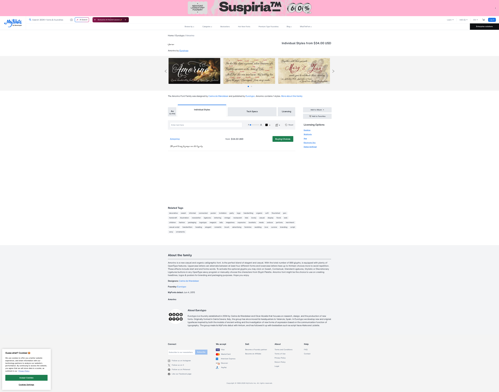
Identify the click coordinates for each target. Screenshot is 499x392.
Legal (277, 366)
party (232, 213)
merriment (290, 222)
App (305, 138)
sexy (171, 232)
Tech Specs (252, 111)
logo (239, 213)
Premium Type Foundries (268, 26)
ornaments (180, 232)
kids (246, 218)
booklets (252, 222)
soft (267, 213)
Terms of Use (280, 354)
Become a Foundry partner (256, 350)
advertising (236, 227)
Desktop (307, 130)
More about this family (292, 96)
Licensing (286, 111)
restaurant (237, 218)
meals (261, 222)
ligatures (207, 218)
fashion (182, 222)
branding (283, 227)
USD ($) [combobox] (462, 20)
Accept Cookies (26, 377)
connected (203, 213)
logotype (203, 222)
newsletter (196, 218)
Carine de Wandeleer (218, 96)
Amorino (175, 139)
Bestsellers (225, 26)
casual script (174, 227)
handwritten (187, 227)
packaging (192, 222)
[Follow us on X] (170, 365)
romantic (217, 227)
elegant (208, 227)
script (292, 227)
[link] (29, 19)
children (172, 222)
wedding (258, 227)
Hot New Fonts (244, 26)
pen (284, 213)
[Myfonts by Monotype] (13, 23)
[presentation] (166, 71)
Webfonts (308, 134)
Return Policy (280, 362)
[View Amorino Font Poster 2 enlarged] (249, 71)
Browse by (189, 27)
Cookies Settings (26, 384)
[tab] (248, 86)
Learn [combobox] (449, 20)
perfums (279, 222)
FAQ (305, 350)
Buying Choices (282, 139)
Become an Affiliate (253, 354)
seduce (270, 222)
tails (221, 222)
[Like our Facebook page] (170, 374)
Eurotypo (179, 35)
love (266, 227)
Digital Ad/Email (310, 147)
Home (171, 35)
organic (259, 213)
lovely (253, 218)
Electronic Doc (310, 142)
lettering (217, 218)
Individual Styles (202, 109)
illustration (184, 218)
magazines (230, 222)
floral (279, 218)
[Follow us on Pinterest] (170, 369)
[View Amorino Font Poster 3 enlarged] (304, 71)
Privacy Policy (280, 358)
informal (192, 213)
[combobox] (58, 19)
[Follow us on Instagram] (170, 361)
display (270, 218)
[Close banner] (125, 19)
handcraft (173, 218)
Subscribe (201, 352)
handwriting (248, 213)
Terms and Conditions (284, 350)
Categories (206, 27)
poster (213, 213)
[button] (496, 8)
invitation (222, 213)
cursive (274, 227)
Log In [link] (492, 20)
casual (262, 218)
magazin (213, 222)
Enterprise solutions (484, 26)
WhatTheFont (305, 27)
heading (198, 227)
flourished (276, 213)
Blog (288, 27)
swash (183, 213)
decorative (173, 213)
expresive (242, 222)
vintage (227, 218)
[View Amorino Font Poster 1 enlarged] (194, 71)
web (285, 218)
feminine (247, 227)
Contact (307, 354)
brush (227, 227)
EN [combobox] (474, 20)
